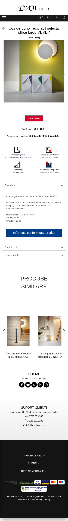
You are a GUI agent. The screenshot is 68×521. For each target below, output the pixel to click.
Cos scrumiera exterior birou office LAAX (18, 355)
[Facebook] (22, 384)
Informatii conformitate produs (34, 232)
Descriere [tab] (10, 185)
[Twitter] (34, 384)
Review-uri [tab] (12, 255)
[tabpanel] (34, 71)
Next (63, 74)
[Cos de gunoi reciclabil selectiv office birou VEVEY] (34, 71)
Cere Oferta (34, 118)
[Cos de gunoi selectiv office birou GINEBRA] (50, 331)
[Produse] (4, 18)
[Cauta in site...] (64, 18)
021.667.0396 (35, 420)
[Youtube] (28, 384)
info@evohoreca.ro (36, 425)
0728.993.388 (35, 416)
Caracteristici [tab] (11, 247)
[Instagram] (46, 384)
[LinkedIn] (40, 384)
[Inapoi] (2, 28)
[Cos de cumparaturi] (56, 18)
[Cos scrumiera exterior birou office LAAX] (18, 331)
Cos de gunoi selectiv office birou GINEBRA (50, 355)
